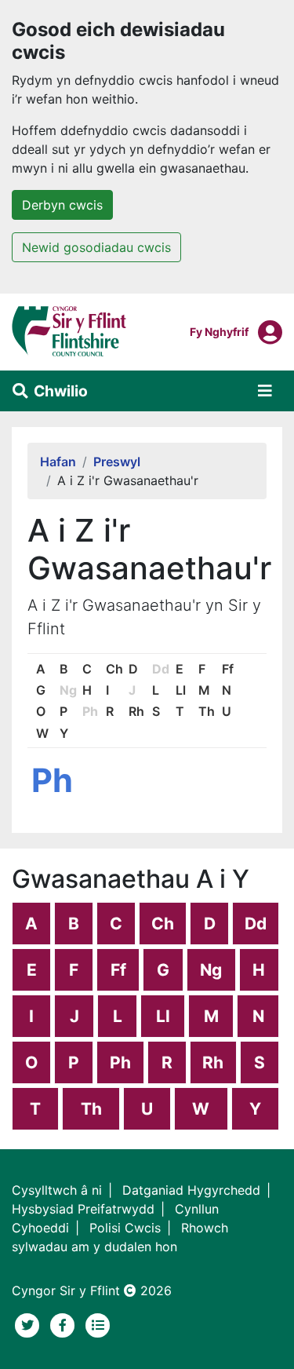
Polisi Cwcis (125, 1228)
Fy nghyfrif (219, 331)
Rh (136, 711)
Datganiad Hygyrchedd (191, 1190)
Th (206, 711)
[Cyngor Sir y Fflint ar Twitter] (29, 1323)
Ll (181, 690)
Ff (228, 669)
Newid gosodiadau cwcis (96, 247)
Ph (120, 1062)
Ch (114, 669)
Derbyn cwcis (62, 205)
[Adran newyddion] (98, 1323)
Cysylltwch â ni (57, 1190)
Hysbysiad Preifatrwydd (83, 1209)
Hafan (58, 461)
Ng (211, 970)
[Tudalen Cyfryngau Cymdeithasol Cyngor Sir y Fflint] (64, 1323)
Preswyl (116, 461)
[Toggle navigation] (265, 391)
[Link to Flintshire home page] (69, 330)
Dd (256, 923)
